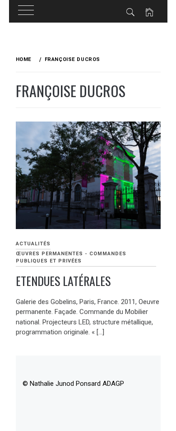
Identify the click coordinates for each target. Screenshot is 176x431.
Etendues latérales (63, 281)
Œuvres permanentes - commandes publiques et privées (71, 257)
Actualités (33, 244)
